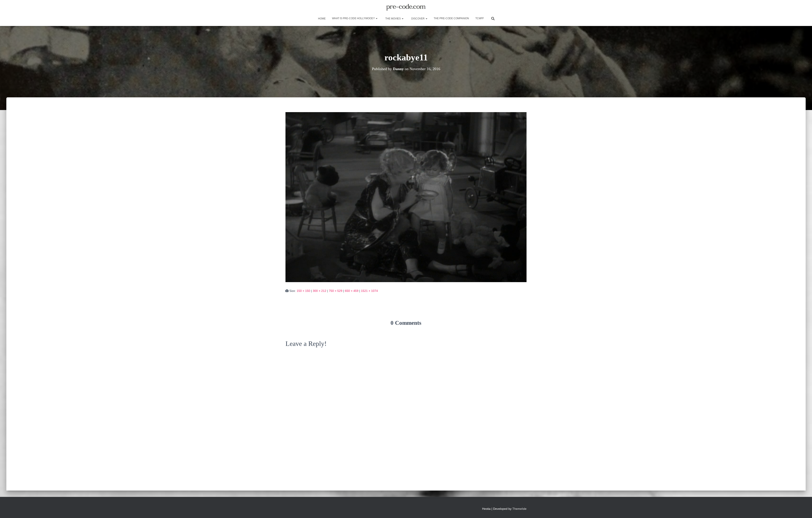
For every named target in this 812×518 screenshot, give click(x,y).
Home (321, 18)
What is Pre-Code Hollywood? (353, 18)
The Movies (393, 18)
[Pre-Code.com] (406, 7)
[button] (376, 18)
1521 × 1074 (369, 290)
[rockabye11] (406, 196)
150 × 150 (303, 290)
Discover (418, 18)
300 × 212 (319, 290)
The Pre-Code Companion (451, 18)
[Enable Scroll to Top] (803, 509)
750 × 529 (335, 290)
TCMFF (479, 18)
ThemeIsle (519, 508)
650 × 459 (351, 290)
